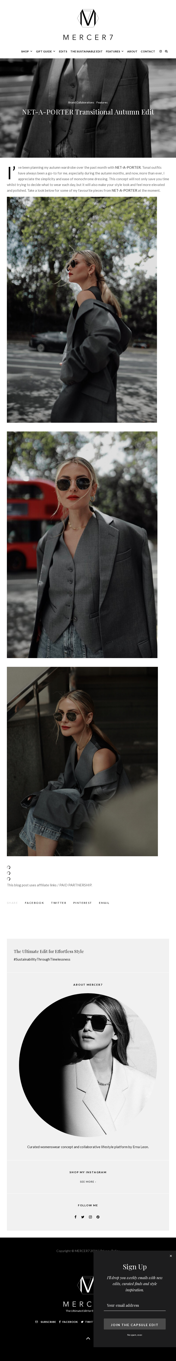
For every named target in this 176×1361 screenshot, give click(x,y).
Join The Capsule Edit (135, 1325)
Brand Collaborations (81, 102)
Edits (63, 51)
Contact (148, 51)
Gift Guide (44, 51)
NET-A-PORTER (128, 167)
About (132, 51)
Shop (25, 51)
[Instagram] (160, 51)
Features (113, 51)
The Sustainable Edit (86, 51)
